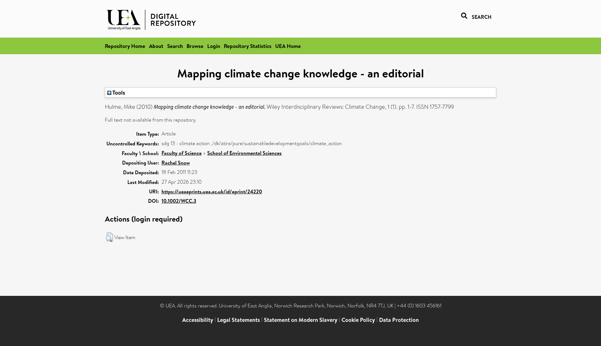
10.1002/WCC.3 (179, 200)
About (156, 46)
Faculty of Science (182, 152)
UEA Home (288, 46)
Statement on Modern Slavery (300, 320)
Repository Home (125, 46)
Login (213, 46)
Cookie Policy (358, 320)
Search (175, 46)
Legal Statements (238, 320)
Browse (195, 46)
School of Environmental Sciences (244, 152)
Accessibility (197, 320)
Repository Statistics (247, 46)
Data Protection (399, 320)
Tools (118, 92)
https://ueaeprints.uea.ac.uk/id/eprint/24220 (212, 191)
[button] (109, 237)
